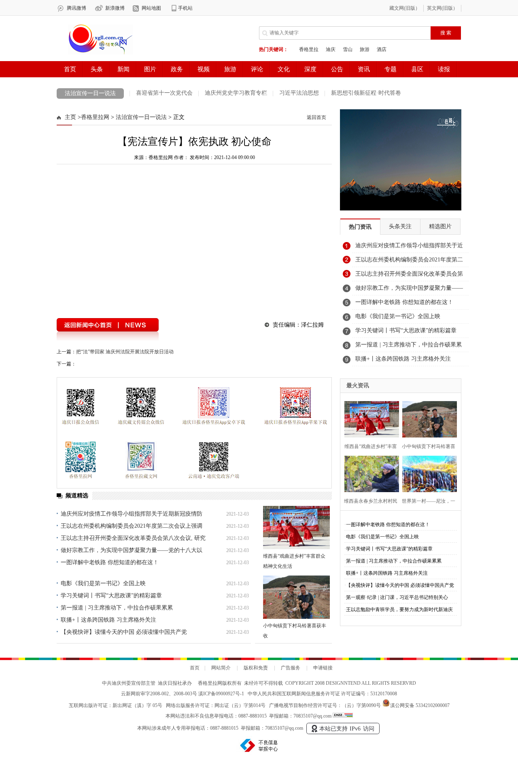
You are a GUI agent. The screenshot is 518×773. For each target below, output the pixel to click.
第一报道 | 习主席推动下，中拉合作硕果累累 (117, 608)
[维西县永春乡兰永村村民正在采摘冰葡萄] (369, 473)
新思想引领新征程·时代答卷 (366, 93)
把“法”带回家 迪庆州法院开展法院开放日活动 (125, 352)
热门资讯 (360, 227)
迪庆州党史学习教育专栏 (236, 93)
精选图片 (440, 226)
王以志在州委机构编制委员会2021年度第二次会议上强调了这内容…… (409, 262)
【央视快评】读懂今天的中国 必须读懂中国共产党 (124, 632)
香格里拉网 (95, 117)
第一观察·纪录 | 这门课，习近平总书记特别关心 (397, 597)
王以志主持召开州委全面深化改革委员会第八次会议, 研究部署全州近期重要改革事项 (409, 276)
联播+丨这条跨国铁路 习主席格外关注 (108, 620)
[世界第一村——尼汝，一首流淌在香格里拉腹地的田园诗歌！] (427, 473)
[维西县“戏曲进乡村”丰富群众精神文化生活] (296, 527)
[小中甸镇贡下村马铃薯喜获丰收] (296, 597)
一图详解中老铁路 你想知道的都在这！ (110, 562)
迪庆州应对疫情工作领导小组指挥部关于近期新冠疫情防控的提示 (409, 247)
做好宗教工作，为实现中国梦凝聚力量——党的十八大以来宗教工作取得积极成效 (409, 290)
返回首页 (316, 117)
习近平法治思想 (299, 93)
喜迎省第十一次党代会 (164, 93)
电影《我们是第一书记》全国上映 (103, 583)
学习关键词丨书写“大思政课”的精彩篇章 (111, 595)
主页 (70, 117)
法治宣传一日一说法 (90, 93)
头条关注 (400, 226)
